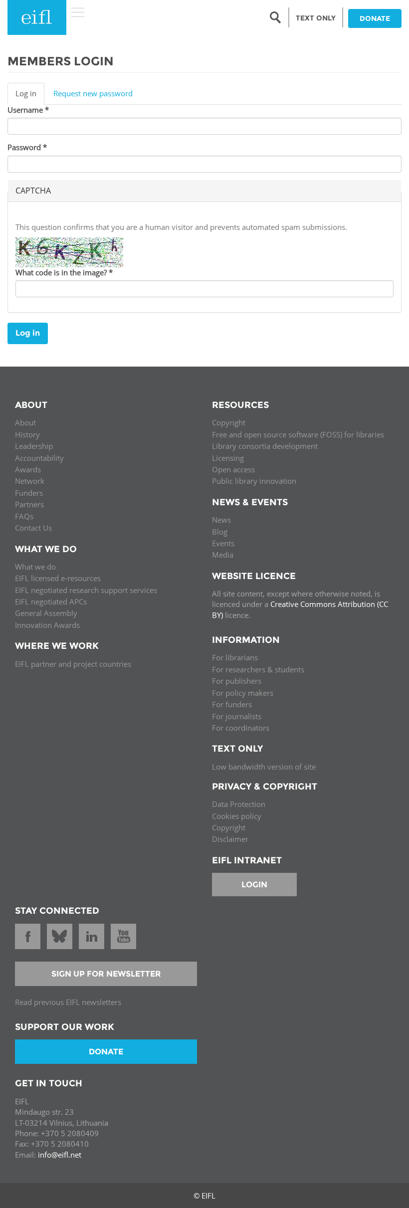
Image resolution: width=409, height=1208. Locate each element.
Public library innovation (254, 481)
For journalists (236, 716)
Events (223, 543)
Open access (233, 469)
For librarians (235, 657)
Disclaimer (230, 839)
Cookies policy (236, 816)
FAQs (24, 516)
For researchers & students (258, 669)
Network (29, 481)
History (27, 434)
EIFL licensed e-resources (58, 578)
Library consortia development (265, 446)
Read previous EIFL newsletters (68, 1002)
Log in (29, 96)
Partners (29, 504)
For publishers (236, 681)
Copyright (228, 422)
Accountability (39, 458)
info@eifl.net (59, 1155)
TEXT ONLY (316, 17)
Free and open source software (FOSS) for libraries (298, 434)
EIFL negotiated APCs (51, 601)
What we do (35, 567)
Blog (219, 532)
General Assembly (46, 613)
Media (222, 555)
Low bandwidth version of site (264, 767)
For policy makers (242, 693)
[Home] (36, 17)
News (221, 520)
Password (27, 147)
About (25, 422)
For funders (232, 704)
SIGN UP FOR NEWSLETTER (106, 974)
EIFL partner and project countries (73, 664)
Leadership (34, 446)
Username (28, 110)
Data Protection (238, 804)
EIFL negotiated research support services (86, 590)
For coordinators (240, 728)
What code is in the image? (64, 272)
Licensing (228, 458)
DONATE (375, 18)
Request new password (93, 93)
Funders (29, 493)
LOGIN (254, 884)
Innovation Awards (47, 625)
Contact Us (33, 528)
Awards (28, 469)
